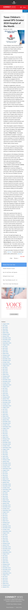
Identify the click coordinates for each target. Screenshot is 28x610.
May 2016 (5, 538)
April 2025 (5, 352)
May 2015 (5, 559)
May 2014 (5, 580)
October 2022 (6, 404)
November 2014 (7, 569)
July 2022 (5, 409)
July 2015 (5, 555)
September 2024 (7, 364)
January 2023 (6, 399)
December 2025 (7, 338)
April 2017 (5, 519)
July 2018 (5, 493)
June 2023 (5, 390)
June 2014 (5, 578)
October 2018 (6, 487)
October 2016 (6, 529)
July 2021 (5, 430)
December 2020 (7, 442)
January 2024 (6, 378)
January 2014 (6, 587)
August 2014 (6, 574)
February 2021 (6, 439)
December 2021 (7, 421)
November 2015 (7, 548)
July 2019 (5, 472)
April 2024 (5, 372)
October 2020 (6, 446)
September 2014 (7, 573)
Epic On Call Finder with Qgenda (10, 272)
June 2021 (5, 432)
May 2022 (5, 412)
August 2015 (6, 554)
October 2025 (6, 341)
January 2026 (6, 336)
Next (11, 258)
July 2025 (5, 346)
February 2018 (6, 501)
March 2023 (6, 395)
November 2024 (7, 360)
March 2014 (6, 583)
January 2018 (6, 503)
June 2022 (5, 411)
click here (9, 252)
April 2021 (5, 435)
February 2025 (6, 355)
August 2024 (6, 365)
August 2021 (6, 428)
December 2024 (7, 359)
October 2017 (6, 508)
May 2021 (5, 433)
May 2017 (5, 517)
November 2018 (7, 486)
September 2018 (7, 489)
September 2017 (7, 510)
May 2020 (5, 454)
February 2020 (6, 460)
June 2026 (5, 327)
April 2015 (5, 561)
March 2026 (6, 332)
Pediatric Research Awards (9, 268)
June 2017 (5, 515)
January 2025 (6, 357)
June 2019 (5, 473)
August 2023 (6, 386)
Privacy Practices (10, 607)
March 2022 (6, 416)
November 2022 (7, 402)
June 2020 (5, 453)
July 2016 (5, 534)
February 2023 (6, 397)
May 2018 (5, 496)
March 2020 (6, 458)
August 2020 (6, 449)
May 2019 (5, 475)
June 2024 (5, 369)
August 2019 (6, 470)
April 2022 (5, 414)
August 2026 (6, 324)
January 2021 (6, 440)
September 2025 (7, 343)
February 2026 (6, 334)
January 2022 (6, 420)
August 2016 (6, 533)
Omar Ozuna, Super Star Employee (10, 284)
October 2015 (6, 550)
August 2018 (6, 491)
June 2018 (5, 494)
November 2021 (7, 423)
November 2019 (7, 465)
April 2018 (5, 498)
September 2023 (7, 385)
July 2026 (5, 325)
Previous (16, 258)
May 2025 (5, 350)
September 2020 (7, 447)
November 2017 (7, 507)
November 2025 (7, 339)
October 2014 (6, 571)
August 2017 (6, 512)
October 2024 (6, 362)
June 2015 (5, 557)
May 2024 (5, 371)
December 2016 (7, 526)
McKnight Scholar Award (8, 276)
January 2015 (6, 566)
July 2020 (5, 451)
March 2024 (6, 374)
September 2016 (7, 531)
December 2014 (7, 568)
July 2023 (5, 388)
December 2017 (7, 505)
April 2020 (5, 456)
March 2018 (6, 500)
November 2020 (7, 444)
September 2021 (7, 426)
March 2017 (6, 521)
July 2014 (5, 576)
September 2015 (7, 552)
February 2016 (6, 543)
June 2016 (5, 536)
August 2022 (6, 407)
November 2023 (7, 381)
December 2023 (7, 379)
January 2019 (6, 482)
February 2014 (6, 585)
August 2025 (6, 345)
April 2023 (5, 393)
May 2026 (5, 329)
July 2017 (5, 514)
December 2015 (7, 547)
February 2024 (6, 376)
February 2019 (6, 480)
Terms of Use (19, 607)
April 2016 (5, 540)
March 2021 (6, 437)
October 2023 (6, 383)
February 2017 (6, 522)
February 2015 (6, 564)
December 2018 (7, 484)
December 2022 (7, 400)
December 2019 (7, 463)
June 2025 (5, 348)
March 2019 (6, 479)
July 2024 (5, 367)
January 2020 (6, 461)
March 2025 (6, 353)
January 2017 (6, 524)
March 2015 (6, 562)
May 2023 (5, 392)
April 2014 (5, 582)
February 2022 (6, 418)
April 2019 (5, 477)
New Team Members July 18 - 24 (10, 280)
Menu (24, 7)
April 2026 (5, 331)
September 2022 (7, 406)
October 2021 (6, 425)
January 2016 (6, 545)
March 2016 (6, 541)
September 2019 (7, 468)
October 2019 (6, 467)
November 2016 (7, 527)
